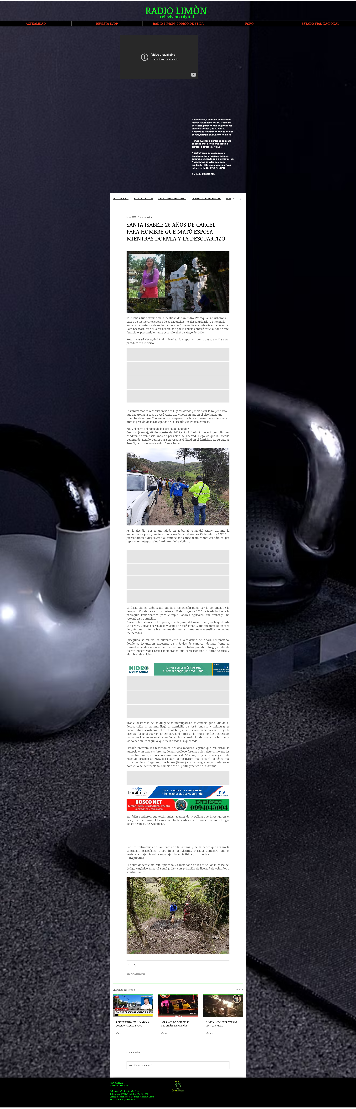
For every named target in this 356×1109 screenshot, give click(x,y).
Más (228, 198)
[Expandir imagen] (178, 582)
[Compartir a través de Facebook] (128, 965)
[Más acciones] (227, 217)
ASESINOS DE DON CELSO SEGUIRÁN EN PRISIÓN (175, 1023)
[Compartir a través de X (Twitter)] (134, 965)
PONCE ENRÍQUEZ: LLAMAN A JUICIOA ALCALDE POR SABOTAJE (132, 1023)
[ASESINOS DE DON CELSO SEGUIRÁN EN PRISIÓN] (178, 1006)
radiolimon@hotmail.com (141, 1096)
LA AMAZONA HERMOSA (206, 198)
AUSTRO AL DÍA (143, 198)
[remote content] (178, 835)
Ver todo (239, 989)
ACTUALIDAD (120, 198)
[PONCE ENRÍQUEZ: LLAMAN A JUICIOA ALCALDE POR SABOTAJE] (133, 1006)
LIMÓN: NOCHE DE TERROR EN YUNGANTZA (221, 1023)
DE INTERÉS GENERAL (172, 198)
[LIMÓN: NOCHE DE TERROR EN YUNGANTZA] (223, 1006)
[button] (239, 198)
